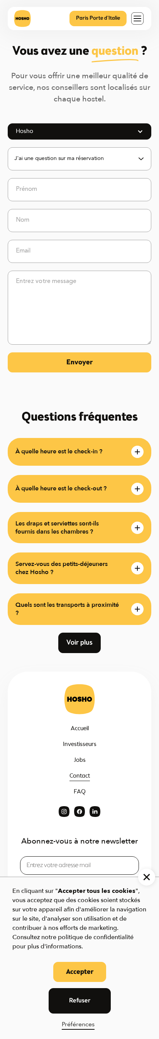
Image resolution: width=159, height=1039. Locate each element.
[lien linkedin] (95, 811)
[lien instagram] (64, 811)
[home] (22, 18)
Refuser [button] (79, 1001)
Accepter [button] (79, 972)
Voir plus (79, 642)
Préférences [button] (78, 1024)
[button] (137, 18)
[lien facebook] (79, 811)
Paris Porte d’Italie (98, 18)
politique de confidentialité (96, 937)
